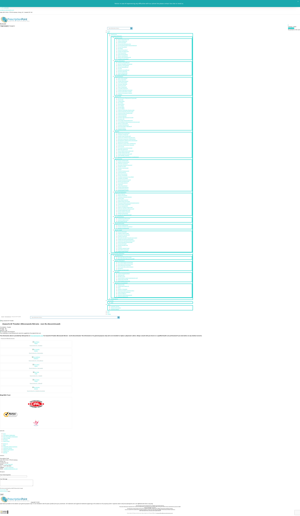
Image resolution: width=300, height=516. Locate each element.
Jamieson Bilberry (122, 293)
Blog (108, 312)
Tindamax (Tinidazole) (123, 134)
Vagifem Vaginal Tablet (123, 233)
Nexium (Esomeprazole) (123, 181)
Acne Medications (118, 255)
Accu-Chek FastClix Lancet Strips (125, 262)
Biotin (119, 287)
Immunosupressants (119, 223)
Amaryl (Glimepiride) (122, 73)
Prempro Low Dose (122, 236)
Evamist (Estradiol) (122, 243)
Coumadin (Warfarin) (123, 88)
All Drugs (5, 439)
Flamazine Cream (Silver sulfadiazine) (127, 143)
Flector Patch (121, 198)
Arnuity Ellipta (121, 107)
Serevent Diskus (122, 128)
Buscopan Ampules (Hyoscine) (125, 165)
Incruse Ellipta (121, 108)
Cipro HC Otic (121, 146)
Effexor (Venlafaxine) (123, 56)
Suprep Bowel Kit (122, 172)
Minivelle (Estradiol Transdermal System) (127, 238)
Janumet (120, 68)
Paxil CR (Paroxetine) (123, 54)
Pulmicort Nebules (122, 116)
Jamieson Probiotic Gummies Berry (126, 290)
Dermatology (8, 316)
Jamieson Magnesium (123, 296)
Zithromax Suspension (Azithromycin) (127, 139)
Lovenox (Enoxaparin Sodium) (125, 93)
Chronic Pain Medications (120, 192)
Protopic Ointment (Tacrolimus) (125, 226)
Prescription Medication (116, 36)
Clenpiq (119, 169)
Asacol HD (120, 184)
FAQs (108, 311)
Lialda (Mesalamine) (122, 185)
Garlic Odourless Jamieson (124, 292)
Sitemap (5, 452)
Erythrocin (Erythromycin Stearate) (126, 145)
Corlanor (120, 94)
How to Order (110, 300)
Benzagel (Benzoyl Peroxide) (124, 257)
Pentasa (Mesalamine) (123, 187)
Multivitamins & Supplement (121, 283)
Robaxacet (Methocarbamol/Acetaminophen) (128, 203)
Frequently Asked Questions (10, 446)
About (108, 304)
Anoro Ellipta (121, 105)
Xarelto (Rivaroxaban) (123, 81)
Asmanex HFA (121, 119)
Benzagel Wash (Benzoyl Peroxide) (126, 258)
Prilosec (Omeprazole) (123, 160)
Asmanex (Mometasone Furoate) (125, 117)
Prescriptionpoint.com (36, 335)
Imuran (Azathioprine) (123, 225)
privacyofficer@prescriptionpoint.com (164, 513)
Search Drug (114, 34)
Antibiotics (116, 131)
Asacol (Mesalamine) (123, 183)
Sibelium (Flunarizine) (123, 213)
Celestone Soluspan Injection (125, 197)
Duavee (120, 246)
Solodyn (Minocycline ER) (124, 152)
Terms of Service (3, 491)
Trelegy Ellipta (121, 101)
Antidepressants (118, 37)
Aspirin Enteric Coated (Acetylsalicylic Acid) (128, 278)
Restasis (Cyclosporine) (123, 228)
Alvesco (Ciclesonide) (123, 123)
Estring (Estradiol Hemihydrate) (125, 242)
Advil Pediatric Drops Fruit (124, 281)
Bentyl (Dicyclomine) (122, 174)
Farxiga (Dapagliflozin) (123, 67)
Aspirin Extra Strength (123, 279)
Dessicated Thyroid (122, 221)
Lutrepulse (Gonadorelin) (124, 235)
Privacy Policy (3, 489)
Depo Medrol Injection (123, 200)
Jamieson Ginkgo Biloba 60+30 (125, 295)
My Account (3, 23)
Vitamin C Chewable (122, 289)
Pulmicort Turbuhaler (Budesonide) (126, 110)
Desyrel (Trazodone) (123, 50)
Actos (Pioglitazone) (122, 74)
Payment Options (115, 309)
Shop (108, 32)
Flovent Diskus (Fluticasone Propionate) (127, 98)
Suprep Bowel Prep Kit (123, 190)
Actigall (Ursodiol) (122, 166)
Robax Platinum (121, 194)
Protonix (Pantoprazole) (123, 171)
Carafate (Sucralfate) (123, 178)
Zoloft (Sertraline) (122, 42)
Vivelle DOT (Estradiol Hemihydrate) (126, 240)
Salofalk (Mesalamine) (123, 188)
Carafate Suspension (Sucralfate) (126, 177)
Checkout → (291, 28)
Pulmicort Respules (122, 114)
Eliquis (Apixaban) (122, 79)
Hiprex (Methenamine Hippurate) (125, 151)
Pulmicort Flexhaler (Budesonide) (125, 111)
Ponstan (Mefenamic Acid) (124, 210)
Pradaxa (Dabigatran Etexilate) (125, 90)
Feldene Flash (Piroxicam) (124, 201)
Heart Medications (118, 76)
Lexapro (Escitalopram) (123, 51)
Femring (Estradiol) (122, 232)
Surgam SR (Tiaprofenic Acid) (124, 214)
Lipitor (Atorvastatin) (122, 78)
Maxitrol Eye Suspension (124, 133)
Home (108, 31)
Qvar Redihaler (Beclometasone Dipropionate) (129, 122)
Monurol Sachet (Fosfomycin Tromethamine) (128, 157)
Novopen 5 (120, 268)
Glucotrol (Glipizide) (122, 71)
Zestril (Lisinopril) (122, 85)
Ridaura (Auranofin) (122, 195)
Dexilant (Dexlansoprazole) (124, 180)
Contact (109, 314)
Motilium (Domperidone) (123, 162)
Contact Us (6, 451)
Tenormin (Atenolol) (122, 84)
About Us (5, 443)
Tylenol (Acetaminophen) (124, 273)
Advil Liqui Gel (121, 275)
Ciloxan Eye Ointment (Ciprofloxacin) (126, 137)
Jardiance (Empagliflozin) (123, 62)
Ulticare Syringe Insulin (123, 270)
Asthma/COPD (117, 96)
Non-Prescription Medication (117, 253)
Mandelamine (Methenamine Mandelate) (127, 140)
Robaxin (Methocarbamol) (124, 211)
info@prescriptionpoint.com (7, 10)
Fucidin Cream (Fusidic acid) (124, 136)
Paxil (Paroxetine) (122, 53)
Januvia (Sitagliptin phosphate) (125, 64)
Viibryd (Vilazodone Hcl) (123, 39)
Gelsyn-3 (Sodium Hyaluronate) (125, 207)
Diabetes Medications (119, 60)
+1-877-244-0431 (4, 8)
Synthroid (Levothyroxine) (124, 218)
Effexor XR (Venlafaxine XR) (124, 57)
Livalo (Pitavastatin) (122, 82)
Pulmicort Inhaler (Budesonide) (125, 113)
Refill (112, 302)
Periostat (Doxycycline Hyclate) (125, 148)
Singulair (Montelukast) (123, 125)
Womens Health (118, 230)
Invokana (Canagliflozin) (123, 70)
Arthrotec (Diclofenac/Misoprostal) (126, 209)
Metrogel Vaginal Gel (123, 149)
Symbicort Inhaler (122, 129)
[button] (4, 512)
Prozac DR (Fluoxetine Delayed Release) (127, 45)
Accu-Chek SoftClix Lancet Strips (125, 264)
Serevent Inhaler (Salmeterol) (125, 126)
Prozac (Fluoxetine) (122, 47)
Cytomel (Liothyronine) (123, 220)
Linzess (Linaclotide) (122, 175)
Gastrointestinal (118, 158)
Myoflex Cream (121, 276)
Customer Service (115, 306)
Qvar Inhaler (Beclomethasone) (125, 120)
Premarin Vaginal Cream (123, 248)
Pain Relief (116, 271)
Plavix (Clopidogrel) (122, 87)
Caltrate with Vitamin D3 (123, 286)
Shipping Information (116, 308)
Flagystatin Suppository (123, 249)
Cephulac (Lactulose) (123, 163)
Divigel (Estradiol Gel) (123, 245)
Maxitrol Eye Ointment (123, 142)
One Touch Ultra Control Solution (125, 267)
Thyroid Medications (119, 216)
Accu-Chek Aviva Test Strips (124, 265)
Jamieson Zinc (121, 284)
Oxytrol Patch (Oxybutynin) (124, 204)
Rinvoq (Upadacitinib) (123, 206)
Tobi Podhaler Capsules (123, 155)
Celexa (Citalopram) (122, 41)
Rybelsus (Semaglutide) (123, 65)
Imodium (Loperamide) (123, 168)
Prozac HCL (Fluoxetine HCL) (124, 44)
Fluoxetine (120, 48)
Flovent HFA (120, 99)
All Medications (114, 299)
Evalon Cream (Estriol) (123, 251)
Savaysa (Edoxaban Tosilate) (125, 91)
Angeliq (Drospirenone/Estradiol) (125, 239)
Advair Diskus (121, 104)
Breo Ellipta (120, 102)
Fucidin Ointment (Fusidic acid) (125, 154)
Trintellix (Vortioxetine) (123, 59)
